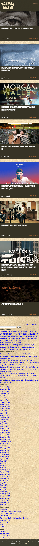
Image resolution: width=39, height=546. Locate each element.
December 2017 (5, 496)
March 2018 (4, 491)
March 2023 (4, 413)
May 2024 (3, 398)
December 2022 (5, 417)
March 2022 (4, 426)
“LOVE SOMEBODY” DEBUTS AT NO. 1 (12, 343)
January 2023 (4, 415)
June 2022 (3, 424)
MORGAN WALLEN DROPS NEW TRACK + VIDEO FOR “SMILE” (19, 336)
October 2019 (4, 454)
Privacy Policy (33, 541)
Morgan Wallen (5, 520)
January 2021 (4, 435)
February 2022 (5, 428)
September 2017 (5, 502)
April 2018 (3, 489)
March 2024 (4, 400)
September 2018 (5, 478)
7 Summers (3, 509)
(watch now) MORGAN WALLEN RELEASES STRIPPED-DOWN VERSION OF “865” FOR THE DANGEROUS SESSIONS (18, 376)
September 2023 (5, 409)
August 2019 (4, 459)
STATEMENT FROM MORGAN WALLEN (12, 304)
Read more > (33, 38)
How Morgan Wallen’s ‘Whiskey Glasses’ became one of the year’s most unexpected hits (19, 369)
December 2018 (5, 474)
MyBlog (2, 360)
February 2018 (5, 494)
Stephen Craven (23, 543)
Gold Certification (7, 513)
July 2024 (3, 395)
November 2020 (5, 439)
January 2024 (4, 404)
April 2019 (3, 467)
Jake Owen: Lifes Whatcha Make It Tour (14, 518)
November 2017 (5, 498)
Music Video (4, 522)
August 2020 (4, 443)
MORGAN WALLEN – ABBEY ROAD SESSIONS (14, 225)
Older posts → (32, 325)
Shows (2, 527)
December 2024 (5, 389)
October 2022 (4, 419)
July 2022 (3, 422)
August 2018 (4, 480)
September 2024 (5, 393)
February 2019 (5, 470)
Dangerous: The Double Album (10, 511)
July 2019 (3, 461)
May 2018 (3, 487)
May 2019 (3, 465)
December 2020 (5, 437)
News (1, 524)
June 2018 (3, 485)
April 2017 (3, 504)
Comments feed (5, 536)
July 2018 (3, 483)
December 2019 (5, 450)
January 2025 (4, 387)
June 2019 (3, 463)
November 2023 (5, 406)
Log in (2, 531)
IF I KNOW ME (4, 516)
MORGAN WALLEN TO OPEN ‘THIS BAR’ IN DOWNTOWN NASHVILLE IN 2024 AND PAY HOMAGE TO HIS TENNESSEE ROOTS (18, 267)
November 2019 (5, 452)
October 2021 (4, 430)
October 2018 (4, 476)
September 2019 (5, 456)
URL (1, 380)
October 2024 (4, 391)
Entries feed (4, 533)
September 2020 (5, 441)
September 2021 (5, 433)
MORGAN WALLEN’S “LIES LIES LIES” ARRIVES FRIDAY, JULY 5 (19, 28)
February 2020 (5, 448)
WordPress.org (5, 538)
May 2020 (3, 446)
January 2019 (4, 472)
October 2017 (4, 500)
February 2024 (5, 402)
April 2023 (3, 411)
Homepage (3, 373)
